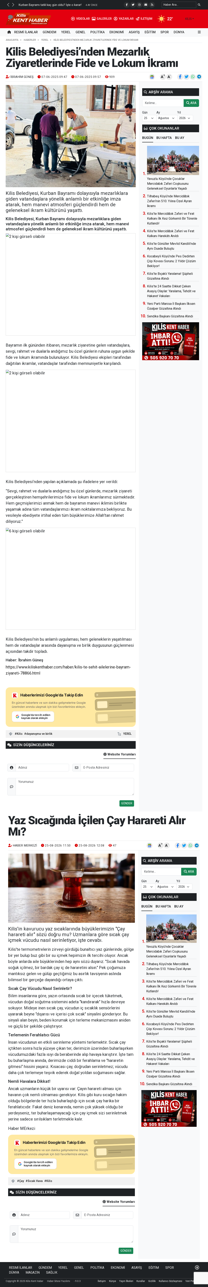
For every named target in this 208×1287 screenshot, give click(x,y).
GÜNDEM (49, 32)
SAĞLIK (51, 1272)
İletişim (102, 1281)
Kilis (20, 734)
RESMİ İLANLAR (26, 32)
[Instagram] (139, 5)
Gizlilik (152, 1281)
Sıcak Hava (35, 1181)
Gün (144, 112)
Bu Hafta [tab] (164, 138)
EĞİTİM (150, 32)
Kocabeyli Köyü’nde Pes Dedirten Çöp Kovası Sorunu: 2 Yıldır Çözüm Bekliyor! (171, 261)
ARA (193, 103)
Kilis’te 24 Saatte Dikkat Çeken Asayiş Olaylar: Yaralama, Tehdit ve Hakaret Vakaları (171, 291)
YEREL (66, 32)
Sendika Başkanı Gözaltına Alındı (170, 316)
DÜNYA (179, 32)
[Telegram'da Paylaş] (199, 77)
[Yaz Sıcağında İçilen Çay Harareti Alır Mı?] (71, 888)
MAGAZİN (33, 1272)
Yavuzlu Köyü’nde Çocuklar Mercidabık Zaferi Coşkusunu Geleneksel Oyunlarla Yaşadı (167, 183)
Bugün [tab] (147, 138)
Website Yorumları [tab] (121, 754)
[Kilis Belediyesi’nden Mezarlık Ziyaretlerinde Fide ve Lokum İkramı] (71, 136)
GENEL (81, 32)
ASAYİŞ (134, 32)
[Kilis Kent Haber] (28, 18)
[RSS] (152, 5)
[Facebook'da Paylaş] (180, 77)
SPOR (164, 32)
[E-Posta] (146, 5)
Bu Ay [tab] (179, 138)
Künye (112, 1281)
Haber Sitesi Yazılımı (58, 1281)
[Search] (199, 5)
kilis (188, 18)
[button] (8, 4)
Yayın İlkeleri (126, 1281)
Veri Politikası (193, 1281)
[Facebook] (127, 5)
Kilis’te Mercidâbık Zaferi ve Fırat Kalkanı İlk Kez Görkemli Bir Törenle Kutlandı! (172, 218)
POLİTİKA (97, 32)
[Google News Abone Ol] (152, 77)
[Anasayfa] (9, 32)
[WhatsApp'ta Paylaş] (193, 77)
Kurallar (140, 1281)
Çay (21, 1181)
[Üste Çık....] (197, 1268)
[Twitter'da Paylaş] (186, 77)
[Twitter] (133, 5)
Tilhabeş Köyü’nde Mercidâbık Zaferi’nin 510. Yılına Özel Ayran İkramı (169, 201)
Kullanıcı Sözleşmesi (170, 1281)
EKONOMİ (116, 32)
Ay (158, 112)
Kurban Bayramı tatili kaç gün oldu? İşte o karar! (50, 5)
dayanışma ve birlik (39, 734)
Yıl (179, 112)
